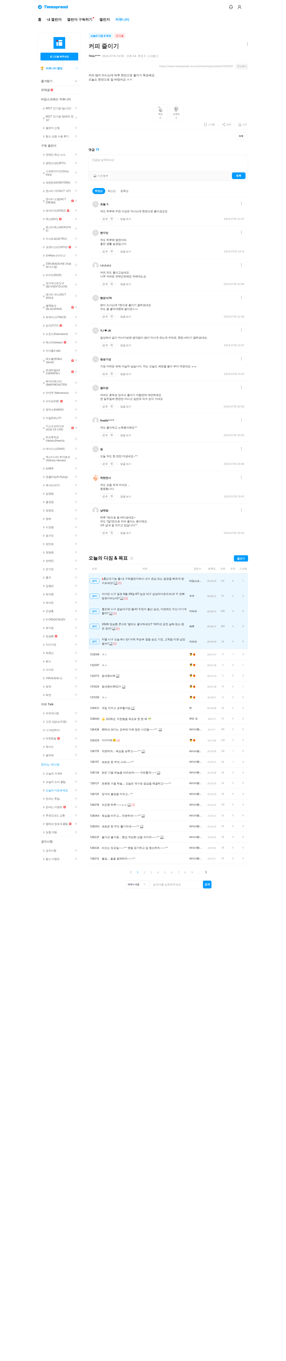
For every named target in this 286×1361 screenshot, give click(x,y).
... (199, 872)
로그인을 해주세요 (59, 56)
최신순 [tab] (112, 191)
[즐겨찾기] (131, 558)
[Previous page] (130, 872)
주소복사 (242, 66)
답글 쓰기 (125, 218)
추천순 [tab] (99, 191)
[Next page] (205, 872)
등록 (238, 175)
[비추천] (112, 219)
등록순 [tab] (124, 191)
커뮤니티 (122, 19)
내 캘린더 (54, 19)
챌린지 (104, 19)
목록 (241, 136)
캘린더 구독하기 (79, 19)
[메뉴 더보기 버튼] (246, 44)
